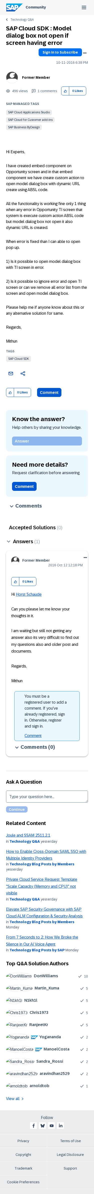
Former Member (36, 77)
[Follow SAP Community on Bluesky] (43, 1126)
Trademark (23, 1168)
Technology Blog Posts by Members (42, 864)
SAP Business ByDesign (24, 127)
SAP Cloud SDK (18, 359)
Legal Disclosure (70, 1155)
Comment (49, 392)
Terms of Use (70, 1141)
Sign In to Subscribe (60, 52)
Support (70, 1168)
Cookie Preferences (23, 1182)
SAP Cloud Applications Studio (29, 112)
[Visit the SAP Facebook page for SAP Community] (34, 1126)
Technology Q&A (22, 19)
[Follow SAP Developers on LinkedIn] (61, 1126)
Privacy (23, 1141)
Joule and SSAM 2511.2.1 (28, 835)
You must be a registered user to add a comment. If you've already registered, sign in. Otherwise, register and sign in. (46, 711)
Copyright (23, 1155)
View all (13, 1099)
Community (36, 7)
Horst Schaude (29, 594)
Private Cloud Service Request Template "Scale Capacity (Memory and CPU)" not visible (41, 886)
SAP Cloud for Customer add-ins (30, 120)
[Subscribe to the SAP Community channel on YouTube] (52, 1126)
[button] (65, 91)
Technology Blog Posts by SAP (37, 950)
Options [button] (85, 53)
